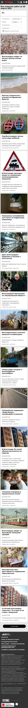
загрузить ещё (14, 626)
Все (3, 12)
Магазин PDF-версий (17, 644)
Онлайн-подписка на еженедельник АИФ (8, 646)
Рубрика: (4, 22)
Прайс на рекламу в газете (10, 639)
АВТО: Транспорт (7, 70)
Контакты (4, 637)
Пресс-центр (5, 644)
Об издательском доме (9, 641)
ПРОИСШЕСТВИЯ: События (10, 147)
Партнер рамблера (14, 700)
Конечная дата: (5, 28)
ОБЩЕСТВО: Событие (8, 110)
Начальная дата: (6, 25)
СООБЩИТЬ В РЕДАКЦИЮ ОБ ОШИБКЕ (12, 649)
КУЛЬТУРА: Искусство (9, 307)
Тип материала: (5, 18)
